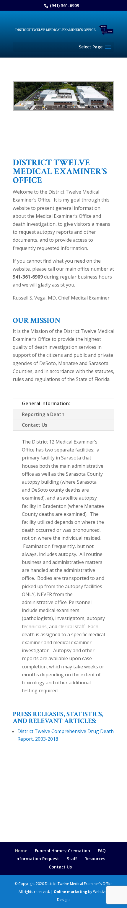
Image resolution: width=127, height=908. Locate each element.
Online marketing (70, 891)
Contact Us (34, 425)
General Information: (46, 403)
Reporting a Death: (44, 414)
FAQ (102, 850)
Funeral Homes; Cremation (62, 850)
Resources (94, 858)
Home (21, 850)
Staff (72, 858)
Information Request (37, 858)
